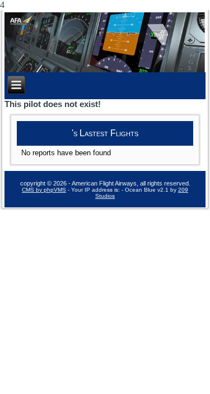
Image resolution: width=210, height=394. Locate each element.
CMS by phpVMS (44, 190)
